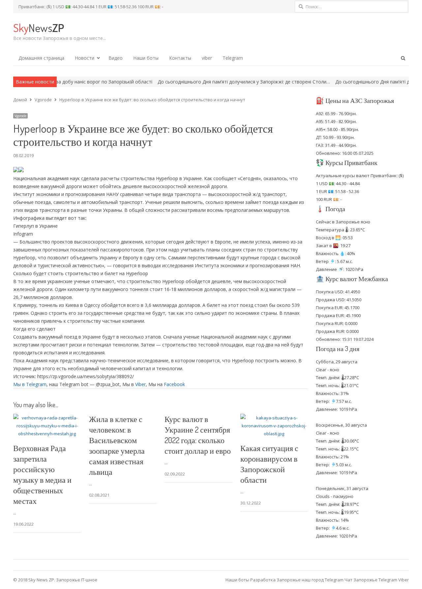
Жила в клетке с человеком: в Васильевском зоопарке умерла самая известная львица (117, 445)
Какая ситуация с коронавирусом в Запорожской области (269, 464)
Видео (115, 58)
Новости (84, 58)
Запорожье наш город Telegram (310, 580)
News (38, 27)
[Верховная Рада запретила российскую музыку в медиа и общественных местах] (47, 418)
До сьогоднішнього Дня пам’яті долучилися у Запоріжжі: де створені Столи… (225, 82)
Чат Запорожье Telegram (371, 580)
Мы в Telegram (29, 384)
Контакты (180, 58)
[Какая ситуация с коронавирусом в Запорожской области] (274, 418)
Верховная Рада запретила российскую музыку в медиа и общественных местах (42, 474)
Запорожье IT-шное (76, 580)
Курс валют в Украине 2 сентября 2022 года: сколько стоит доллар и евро (198, 435)
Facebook (174, 384)
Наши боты (146, 58)
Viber (140, 384)
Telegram (233, 58)
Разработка (263, 580)
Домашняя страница (41, 58)
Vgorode (20, 116)
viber (207, 58)
